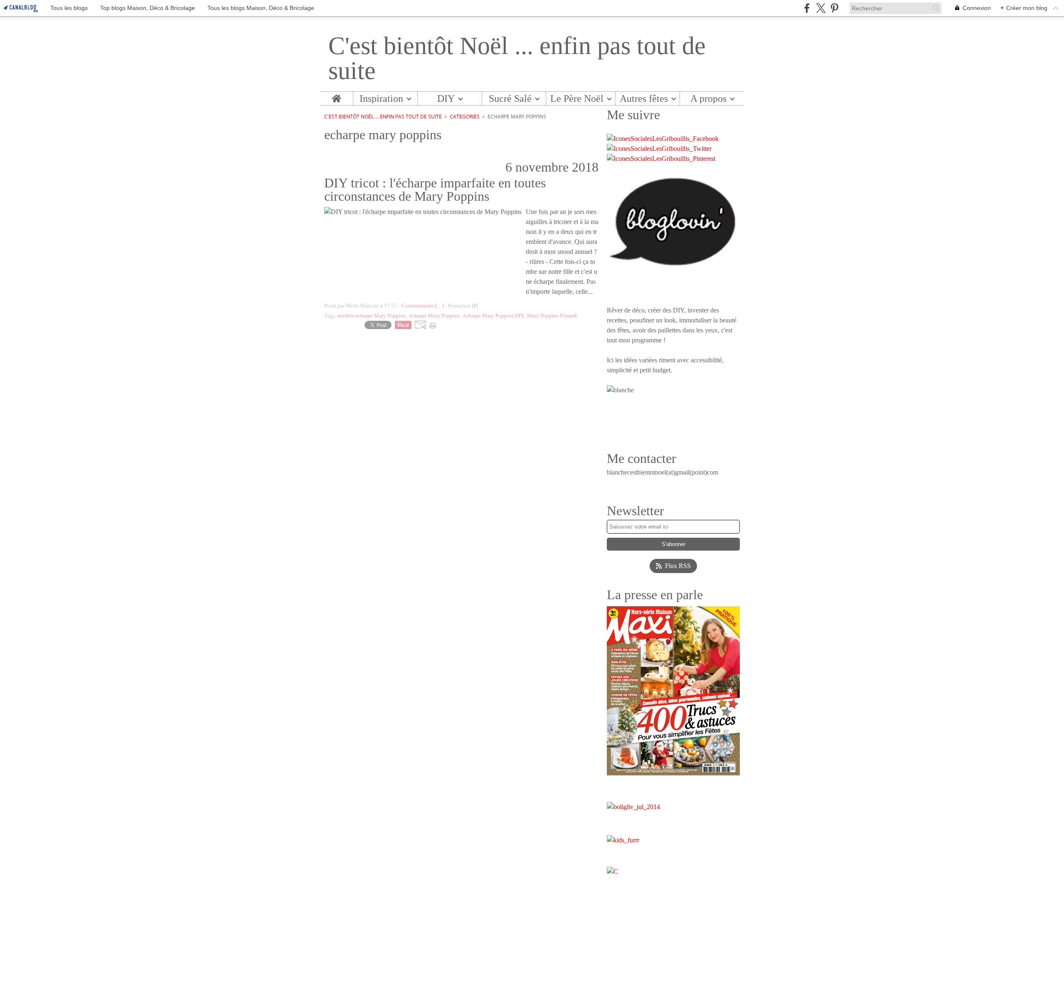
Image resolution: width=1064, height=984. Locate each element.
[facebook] (807, 8)
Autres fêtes (644, 98)
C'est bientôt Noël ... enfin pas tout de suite (383, 116)
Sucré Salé (510, 98)
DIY (446, 98)
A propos (708, 98)
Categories (465, 116)
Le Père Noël (576, 98)
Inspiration (381, 98)
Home (336, 97)
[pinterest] (834, 8)
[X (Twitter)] (820, 8)
